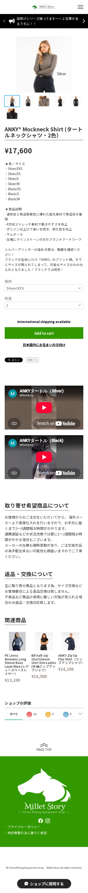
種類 (8, 281)
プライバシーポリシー (24, 826)
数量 (8, 298)
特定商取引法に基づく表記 (27, 832)
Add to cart (44, 333)
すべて (14, 714)
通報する (32, 360)
